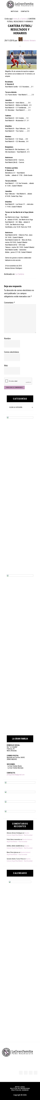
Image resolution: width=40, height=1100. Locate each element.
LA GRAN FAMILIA (20, 4)
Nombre (7, 338)
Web (6, 365)
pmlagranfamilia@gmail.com (16, 775)
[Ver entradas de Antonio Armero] (20, 39)
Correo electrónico (11, 352)
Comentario (9, 302)
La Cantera (19, 274)
